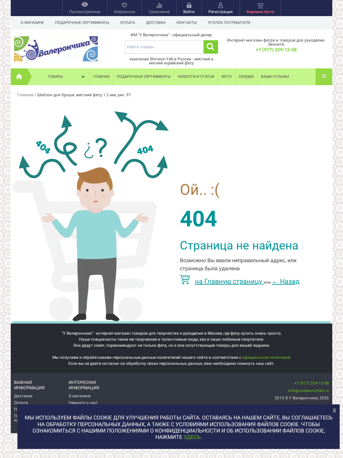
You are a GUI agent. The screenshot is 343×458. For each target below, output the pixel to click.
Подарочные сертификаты (82, 22)
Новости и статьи (196, 76)
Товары (55, 76)
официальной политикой (266, 357)
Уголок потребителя (229, 22)
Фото (226, 76)
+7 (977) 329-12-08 (276, 49)
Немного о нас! (83, 402)
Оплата (127, 22)
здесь (192, 437)
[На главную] (19, 76)
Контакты (187, 22)
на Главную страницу (229, 281)
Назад (285, 281)
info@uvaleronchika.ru (308, 390)
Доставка (155, 22)
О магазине (32, 22)
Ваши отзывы (275, 76)
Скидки (246, 76)
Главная (101, 76)
